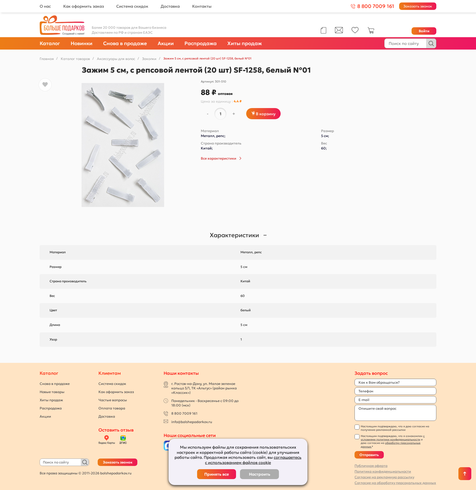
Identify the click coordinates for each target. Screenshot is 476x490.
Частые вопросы (112, 400)
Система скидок (132, 6)
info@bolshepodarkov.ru (191, 422)
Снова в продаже (125, 43)
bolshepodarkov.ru (115, 473)
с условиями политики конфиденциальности (393, 437)
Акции (166, 43)
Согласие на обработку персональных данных (395, 483)
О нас (45, 6)
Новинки (81, 43)
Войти (424, 31)
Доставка (170, 6)
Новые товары (52, 392)
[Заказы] (323, 30)
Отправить (369, 455)
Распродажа (200, 43)
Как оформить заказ (83, 6)
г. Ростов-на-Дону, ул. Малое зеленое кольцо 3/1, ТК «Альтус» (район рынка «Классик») (204, 388)
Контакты (201, 6)
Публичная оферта (371, 465)
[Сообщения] (339, 32)
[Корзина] (370, 32)
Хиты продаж (244, 43)
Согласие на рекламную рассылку (384, 477)
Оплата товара (111, 408)
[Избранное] (355, 32)
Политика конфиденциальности (383, 471)
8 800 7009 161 (184, 413)
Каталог (50, 43)
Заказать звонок (417, 6)
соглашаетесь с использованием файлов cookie (253, 460)
